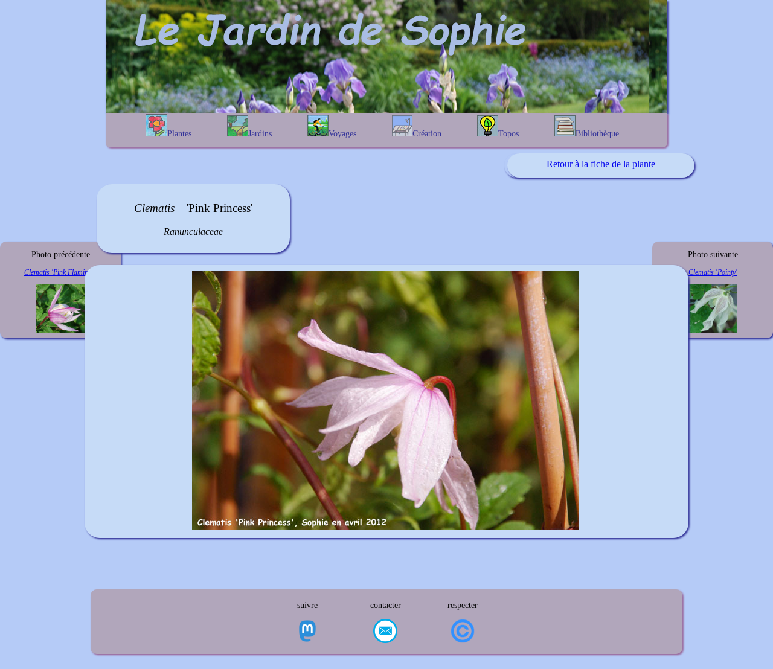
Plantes (179, 133)
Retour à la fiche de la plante (601, 164)
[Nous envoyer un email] (385, 632)
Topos (508, 133)
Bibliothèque (597, 133)
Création (426, 133)
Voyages (342, 133)
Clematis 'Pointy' (712, 272)
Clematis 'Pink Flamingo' (60, 272)
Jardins (260, 133)
